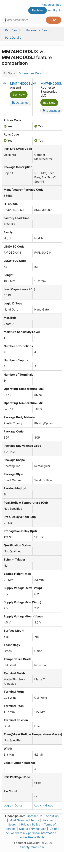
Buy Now (19, 94)
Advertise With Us (32, 837)
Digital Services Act (32, 828)
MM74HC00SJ (52, 83)
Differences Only (30, 73)
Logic (7, 805)
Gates (18, 805)
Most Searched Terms (24, 820)
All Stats (9, 73)
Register (37, 10)
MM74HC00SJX (22, 83)
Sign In (57, 10)
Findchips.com (5, 8)
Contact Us (34, 816)
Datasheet (22, 102)
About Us (52, 816)
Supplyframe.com (32, 847)
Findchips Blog (52, 4)
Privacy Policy (30, 824)
